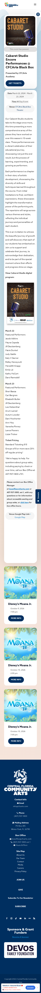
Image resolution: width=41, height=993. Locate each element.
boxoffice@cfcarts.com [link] (19, 489)
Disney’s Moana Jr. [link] (20, 604)
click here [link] (24, 502)
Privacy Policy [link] (20, 871)
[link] (38, 14)
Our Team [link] (20, 858)
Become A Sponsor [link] (20, 937)
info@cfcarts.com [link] (20, 806)
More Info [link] (16, 618)
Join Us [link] (20, 879)
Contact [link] (20, 861)
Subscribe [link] (20, 906)
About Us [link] (20, 855)
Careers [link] (20, 868)
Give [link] (20, 889)
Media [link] (20, 864)
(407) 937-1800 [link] (20, 816)
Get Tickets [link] (15, 83)
